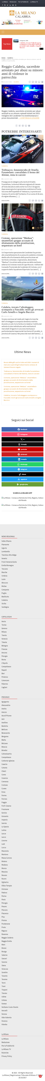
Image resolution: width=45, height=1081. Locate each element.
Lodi (3, 844)
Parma (4, 896)
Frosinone (5, 809)
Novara (4, 875)
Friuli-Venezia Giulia (9, 562)
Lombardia (6, 551)
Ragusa (4, 931)
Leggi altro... (6, 338)
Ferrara (4, 799)
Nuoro (4, 879)
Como (4, 774)
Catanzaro (5, 680)
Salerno (4, 955)
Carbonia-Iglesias (8, 761)
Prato (4, 927)
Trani (3, 986)
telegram (24, 469)
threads (24, 444)
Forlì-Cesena (6, 806)
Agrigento (5, 702)
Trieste (4, 642)
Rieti (3, 944)
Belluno (5, 729)
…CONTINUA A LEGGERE (28, 118)
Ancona (4, 652)
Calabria (16, 82)
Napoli (4, 670)
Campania (5, 589)
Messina (5, 872)
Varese (4, 1003)
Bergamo (5, 736)
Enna (3, 792)
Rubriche (5, 1053)
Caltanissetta (7, 754)
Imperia (4, 820)
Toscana (5, 569)
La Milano (5, 2)
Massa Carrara (7, 858)
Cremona (5, 781)
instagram (24, 434)
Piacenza (5, 913)
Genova (4, 628)
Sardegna (5, 607)
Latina (4, 830)
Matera (4, 861)
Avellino (5, 722)
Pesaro (4, 906)
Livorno (4, 840)
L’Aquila (5, 663)
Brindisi (4, 750)
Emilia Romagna (8, 565)
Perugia (4, 656)
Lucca (4, 847)
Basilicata (5, 596)
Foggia (4, 802)
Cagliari (4, 687)
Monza (4, 868)
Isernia (4, 823)
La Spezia (5, 826)
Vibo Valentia (6, 1017)
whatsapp (23, 464)
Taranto (4, 976)
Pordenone (6, 924)
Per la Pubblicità (23, 2)
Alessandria (6, 705)
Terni (3, 983)
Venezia (4, 639)
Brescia (4, 747)
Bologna (5, 646)
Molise (4, 586)
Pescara (4, 910)
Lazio (3, 579)
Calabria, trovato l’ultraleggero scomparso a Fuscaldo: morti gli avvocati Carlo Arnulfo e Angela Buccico (30, 45)
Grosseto (5, 816)
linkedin (24, 459)
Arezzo (4, 712)
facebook (24, 429)
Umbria (4, 576)
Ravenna (5, 934)
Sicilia (4, 603)
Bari (3, 673)
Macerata (5, 851)
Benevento (6, 733)
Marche (4, 572)
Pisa (3, 917)
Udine (4, 997)
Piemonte (5, 544)
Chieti (4, 771)
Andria (4, 709)
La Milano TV (34, 2)
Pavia (3, 899)
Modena (5, 865)
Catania (4, 768)
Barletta (5, 726)
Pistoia (4, 920)
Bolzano (5, 743)
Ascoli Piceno (6, 715)
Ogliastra (5, 882)
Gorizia (4, 813)
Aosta (4, 621)
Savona (4, 962)
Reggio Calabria (7, 938)
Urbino (4, 1000)
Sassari (4, 958)
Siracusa (5, 969)
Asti (3, 719)
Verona (4, 1014)
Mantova (5, 854)
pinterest (24, 454)
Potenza (5, 677)
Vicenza (4, 1021)
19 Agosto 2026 (7, 316)
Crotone (5, 785)
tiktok (24, 474)
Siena (4, 965)
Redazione (13, 2)
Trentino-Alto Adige (9, 555)
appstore (24, 479)
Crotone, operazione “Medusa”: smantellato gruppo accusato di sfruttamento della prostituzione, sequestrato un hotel (20, 380)
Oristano (5, 889)
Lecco (4, 837)
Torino (4, 625)
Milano (4, 632)
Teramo (4, 979)
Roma (4, 659)
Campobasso (6, 666)
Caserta (4, 764)
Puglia (4, 593)
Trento (4, 635)
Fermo (4, 795)
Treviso (4, 993)
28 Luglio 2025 (7, 82)
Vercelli (4, 1010)
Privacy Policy (7, 1056)
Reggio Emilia (7, 941)
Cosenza (5, 778)
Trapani (4, 990)
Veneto (4, 558)
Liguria (4, 548)
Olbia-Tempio (7, 885)
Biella (4, 740)
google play (24, 484)
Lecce (4, 833)
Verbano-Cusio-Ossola (10, 1007)
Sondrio (5, 972)
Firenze (4, 649)
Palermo (5, 684)
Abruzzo (5, 583)
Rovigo (4, 951)
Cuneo (4, 788)
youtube (24, 449)
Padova (4, 892)
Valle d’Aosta (6, 541)
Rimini (4, 948)
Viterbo (4, 1024)
